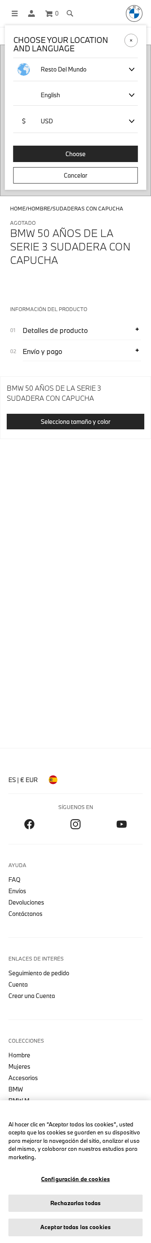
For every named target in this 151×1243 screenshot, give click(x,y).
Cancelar (75, 175)
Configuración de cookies (75, 1179)
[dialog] (75, 621)
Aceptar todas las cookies (75, 1227)
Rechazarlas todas (75, 1203)
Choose (75, 154)
